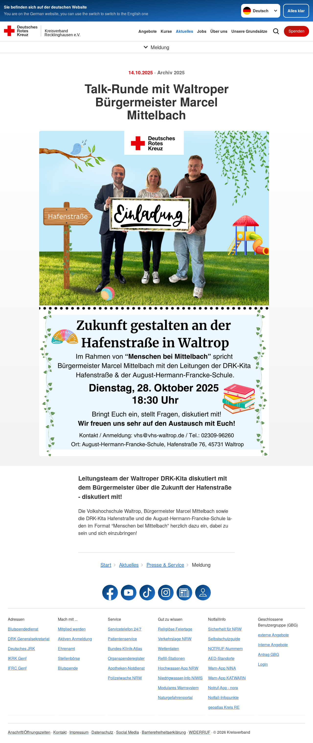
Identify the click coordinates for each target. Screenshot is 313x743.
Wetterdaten (168, 648)
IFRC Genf (17, 668)
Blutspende (68, 668)
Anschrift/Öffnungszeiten (29, 732)
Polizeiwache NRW (125, 678)
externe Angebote (273, 635)
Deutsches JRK (21, 648)
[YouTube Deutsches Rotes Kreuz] (128, 592)
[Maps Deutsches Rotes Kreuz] (203, 592)
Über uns (218, 31)
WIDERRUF (199, 732)
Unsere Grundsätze (249, 31)
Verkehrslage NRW (174, 639)
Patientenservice (122, 639)
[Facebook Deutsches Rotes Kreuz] (110, 592)
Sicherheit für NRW (225, 629)
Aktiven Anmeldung (75, 639)
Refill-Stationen (171, 658)
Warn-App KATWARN (227, 678)
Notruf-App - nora (223, 687)
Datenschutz (102, 732)
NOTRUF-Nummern (225, 648)
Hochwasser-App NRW (178, 668)
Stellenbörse (69, 658)
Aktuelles (184, 31)
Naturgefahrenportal (175, 697)
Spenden (296, 31)
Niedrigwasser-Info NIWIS (180, 678)
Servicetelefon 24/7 (124, 629)
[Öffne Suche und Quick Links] (276, 31)
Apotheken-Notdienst (126, 668)
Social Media (127, 732)
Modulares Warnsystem (178, 687)
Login (263, 664)
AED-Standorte (221, 658)
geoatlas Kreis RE (224, 707)
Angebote (147, 31)
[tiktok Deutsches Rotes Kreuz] (147, 592)
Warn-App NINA (222, 668)
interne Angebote (273, 644)
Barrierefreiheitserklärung (164, 732)
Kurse (166, 31)
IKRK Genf (17, 658)
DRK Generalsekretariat (28, 639)
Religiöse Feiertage (175, 629)
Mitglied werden (72, 629)
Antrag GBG (268, 654)
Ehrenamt (66, 648)
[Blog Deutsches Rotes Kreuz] (184, 592)
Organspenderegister (126, 658)
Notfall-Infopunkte (223, 697)
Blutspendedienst (23, 629)
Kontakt (60, 732)
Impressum (79, 732)
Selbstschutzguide (224, 639)
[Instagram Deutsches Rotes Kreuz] (166, 592)
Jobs (201, 31)
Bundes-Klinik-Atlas (125, 648)
